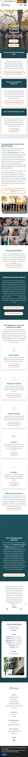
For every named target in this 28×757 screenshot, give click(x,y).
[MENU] (25, 4)
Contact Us (14, 733)
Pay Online (14, 722)
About (14, 714)
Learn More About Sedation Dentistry (14, 575)
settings (16, 751)
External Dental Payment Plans (14, 313)
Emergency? (20, 1)
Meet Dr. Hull (13, 41)
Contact (14, 716)
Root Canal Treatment (14, 395)
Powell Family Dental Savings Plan (14, 72)
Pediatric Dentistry (14, 424)
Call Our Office (14, 130)
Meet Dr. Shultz (14, 45)
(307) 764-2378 (8, 1)
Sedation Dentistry (14, 697)
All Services (14, 708)
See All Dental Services (14, 508)
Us (25, 1)
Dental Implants (14, 365)
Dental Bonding (14, 701)
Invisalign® (14, 484)
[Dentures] (14, 437)
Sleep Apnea (14, 699)
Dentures (14, 454)
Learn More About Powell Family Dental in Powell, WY (14, 190)
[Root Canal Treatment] (14, 378)
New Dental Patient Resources (14, 102)
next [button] (21, 609)
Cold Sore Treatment (14, 703)
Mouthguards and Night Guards (14, 706)
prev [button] (7, 609)
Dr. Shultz (9, 166)
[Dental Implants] (14, 350)
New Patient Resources (14, 725)
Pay (15, 1)
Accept (4, 754)
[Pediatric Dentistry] (14, 408)
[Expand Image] (4, 222)
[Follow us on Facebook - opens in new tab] (14, 740)
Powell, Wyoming (13, 152)
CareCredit (14, 297)
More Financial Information (14, 265)
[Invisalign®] (14, 467)
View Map (14, 630)
